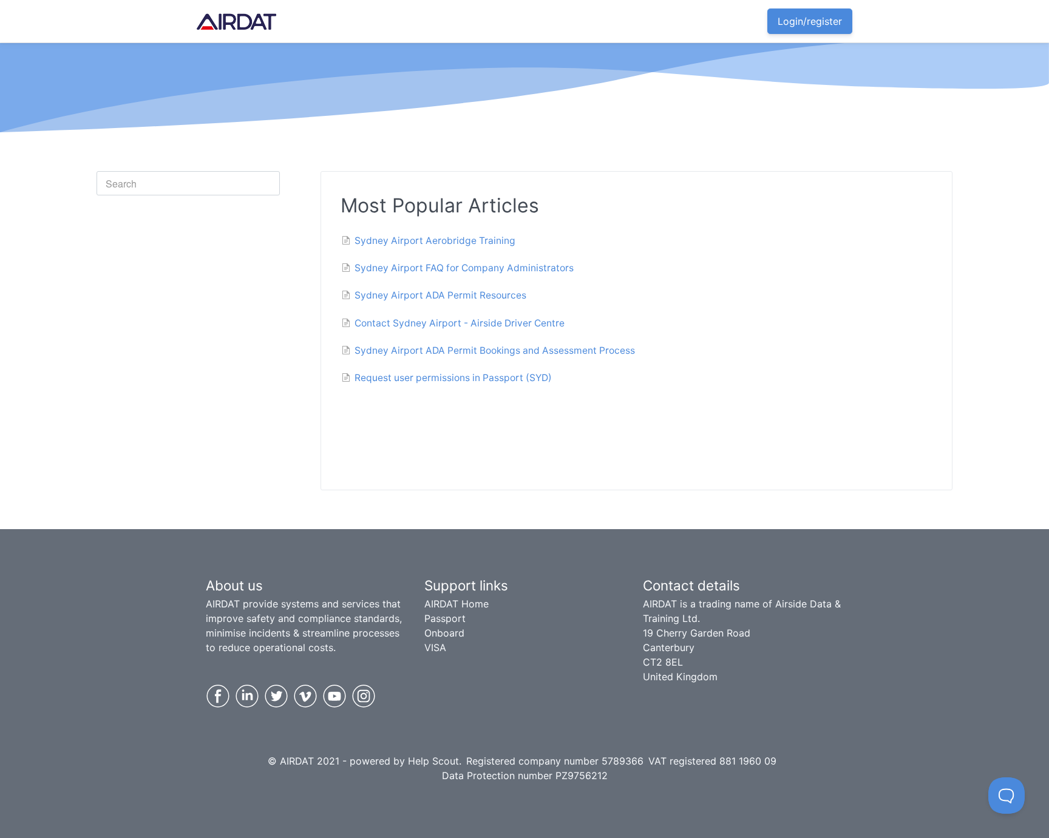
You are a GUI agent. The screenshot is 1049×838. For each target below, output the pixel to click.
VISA (435, 647)
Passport (445, 618)
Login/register (810, 21)
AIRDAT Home (456, 604)
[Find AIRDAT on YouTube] (334, 696)
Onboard (444, 633)
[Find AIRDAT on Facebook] (218, 696)
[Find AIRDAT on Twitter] (276, 696)
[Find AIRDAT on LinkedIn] (247, 696)
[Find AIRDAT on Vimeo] (305, 696)
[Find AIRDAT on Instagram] (363, 696)
